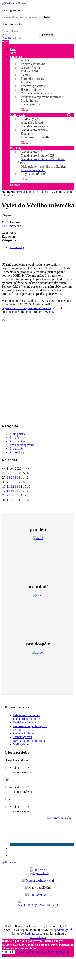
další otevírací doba (59, 817)
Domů (30, 191)
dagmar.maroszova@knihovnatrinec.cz (26, 308)
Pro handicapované (22, 445)
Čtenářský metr (22, 737)
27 (16, 495)
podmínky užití (64, 930)
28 (8, 477)
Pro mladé (16, 448)
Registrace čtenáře (24, 722)
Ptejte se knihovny (24, 733)
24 (3, 495)
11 (8, 486)
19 (12, 491)
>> (29, 468)
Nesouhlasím (23, 952)
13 (16, 486)
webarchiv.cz (38, 937)
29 (12, 477)
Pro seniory (17, 247)
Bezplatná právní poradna (29, 740)
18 (8, 491)
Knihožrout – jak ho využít (30, 726)
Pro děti (15, 437)
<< (4, 468)
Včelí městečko (11, 226)
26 (12, 495)
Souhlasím (8, 952)
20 (16, 491)
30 (16, 477)
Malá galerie (18, 434)
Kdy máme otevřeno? (26, 715)
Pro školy (19, 729)
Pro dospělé (17, 441)
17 (3, 491)
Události (42, 191)
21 (20, 491)
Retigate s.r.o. (33, 933)
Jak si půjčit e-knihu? (26, 718)
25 (8, 495)
